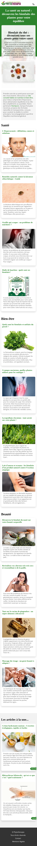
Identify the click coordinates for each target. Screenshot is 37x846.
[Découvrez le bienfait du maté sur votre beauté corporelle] (18, 536)
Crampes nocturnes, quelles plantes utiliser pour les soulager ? (17, 371)
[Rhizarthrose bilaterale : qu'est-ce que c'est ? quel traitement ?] (18, 791)
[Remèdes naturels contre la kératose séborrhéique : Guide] (18, 193)
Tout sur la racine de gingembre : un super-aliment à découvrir (17, 612)
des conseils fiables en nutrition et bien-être (18, 97)
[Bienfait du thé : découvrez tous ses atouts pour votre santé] (18, 71)
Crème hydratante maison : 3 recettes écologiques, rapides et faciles (18, 727)
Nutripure (15, 106)
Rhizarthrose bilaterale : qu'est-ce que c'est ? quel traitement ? (18, 776)
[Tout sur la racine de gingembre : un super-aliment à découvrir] (18, 628)
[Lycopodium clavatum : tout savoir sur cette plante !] (18, 434)
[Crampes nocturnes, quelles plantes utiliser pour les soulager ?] (18, 386)
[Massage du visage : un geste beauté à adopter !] (18, 677)
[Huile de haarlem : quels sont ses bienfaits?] (18, 286)
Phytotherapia (19, 832)
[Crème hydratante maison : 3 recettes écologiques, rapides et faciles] (18, 742)
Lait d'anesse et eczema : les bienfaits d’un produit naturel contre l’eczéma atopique (18, 467)
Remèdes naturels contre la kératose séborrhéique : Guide (17, 178)
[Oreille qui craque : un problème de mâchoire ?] (18, 239)
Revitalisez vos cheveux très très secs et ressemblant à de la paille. (17, 567)
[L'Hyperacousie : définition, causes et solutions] (18, 147)
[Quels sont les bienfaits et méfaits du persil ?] (18, 341)
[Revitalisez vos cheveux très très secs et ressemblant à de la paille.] (18, 582)
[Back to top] (31, 840)
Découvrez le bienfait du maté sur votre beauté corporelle (16, 521)
